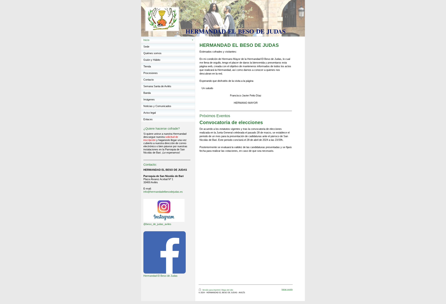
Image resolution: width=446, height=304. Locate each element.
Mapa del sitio (227, 290)
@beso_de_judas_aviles (157, 224)
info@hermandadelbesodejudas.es (163, 191)
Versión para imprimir (211, 290)
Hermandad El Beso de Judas (160, 275)
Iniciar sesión (287, 289)
